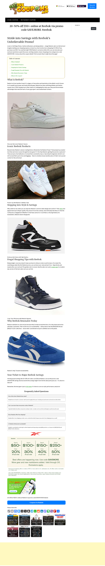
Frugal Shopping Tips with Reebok (20, 70)
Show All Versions (92, 6)
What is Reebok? (15, 62)
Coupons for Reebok (36, 502)
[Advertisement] (49, 553)
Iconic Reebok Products (17, 64)
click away (29, 386)
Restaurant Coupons (28, 20)
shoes (61, 208)
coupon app (54, 267)
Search (77, 25)
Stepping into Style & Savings (18, 67)
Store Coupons (12, 20)
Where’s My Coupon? (16, 76)
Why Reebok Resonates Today (19, 73)
